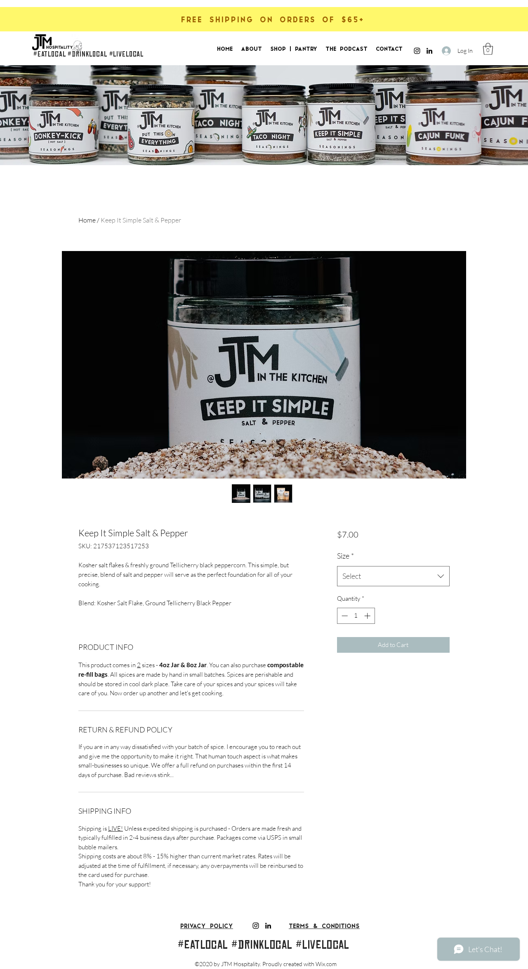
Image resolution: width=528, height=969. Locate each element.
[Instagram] (417, 51)
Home (87, 220)
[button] (488, 49)
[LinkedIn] (429, 51)
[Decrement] (343, 615)
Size (345, 555)
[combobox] (393, 576)
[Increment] (368, 615)
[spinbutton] (356, 615)
